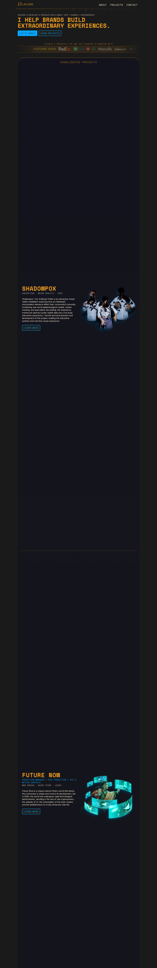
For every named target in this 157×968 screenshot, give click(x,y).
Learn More (31, 327)
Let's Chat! (27, 33)
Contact (132, 5)
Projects (116, 5)
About (103, 5)
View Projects (50, 33)
